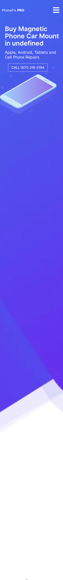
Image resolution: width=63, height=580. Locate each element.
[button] (56, 12)
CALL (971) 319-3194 (27, 67)
